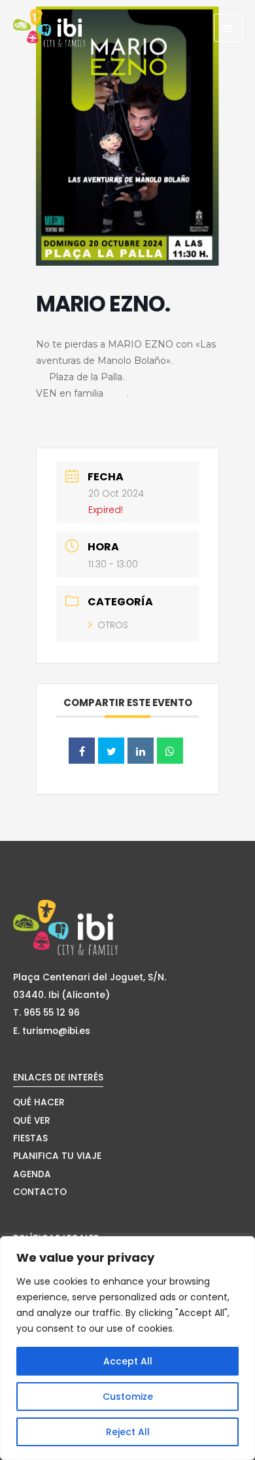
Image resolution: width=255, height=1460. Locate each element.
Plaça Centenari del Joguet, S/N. (89, 977)
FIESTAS (30, 1138)
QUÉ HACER (39, 1102)
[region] (127, 1348)
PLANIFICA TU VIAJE (57, 1156)
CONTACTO (40, 1192)
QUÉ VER (31, 1120)
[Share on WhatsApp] (170, 751)
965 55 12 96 (52, 1012)
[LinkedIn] (141, 751)
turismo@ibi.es (56, 1031)
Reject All (128, 1431)
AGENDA (32, 1174)
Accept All (127, 1361)
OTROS (112, 625)
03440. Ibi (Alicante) (61, 995)
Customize (128, 1396)
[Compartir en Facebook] (82, 751)
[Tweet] (111, 751)
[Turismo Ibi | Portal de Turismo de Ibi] (49, 28)
